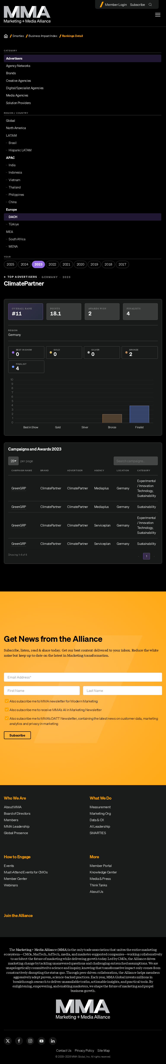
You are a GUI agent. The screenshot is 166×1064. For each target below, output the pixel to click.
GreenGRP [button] (18, 488)
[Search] (151, 4)
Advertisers (14, 58)
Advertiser (75, 470)
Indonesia (15, 172)
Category (143, 470)
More (94, 857)
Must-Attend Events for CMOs (26, 872)
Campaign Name (21, 470)
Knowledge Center (103, 872)
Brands (11, 73)
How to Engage (17, 857)
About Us (96, 891)
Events (9, 865)
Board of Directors (17, 813)
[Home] (6, 36)
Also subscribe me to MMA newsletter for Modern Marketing (54, 701)
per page (26, 461)
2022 (52, 264)
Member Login (116, 4)
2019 (94, 264)
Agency (99, 470)
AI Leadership (100, 826)
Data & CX (97, 820)
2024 (24, 264)
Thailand (15, 187)
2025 (10, 264)
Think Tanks (98, 885)
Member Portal (101, 865)
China (12, 201)
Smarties (18, 36)
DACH (13, 216)
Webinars (11, 885)
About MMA (13, 807)
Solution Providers (18, 102)
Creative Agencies (18, 80)
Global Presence (16, 833)
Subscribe (137, 4)
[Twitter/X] (8, 1041)
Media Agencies (17, 95)
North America (16, 127)
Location (123, 470)
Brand (44, 470)
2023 (38, 264)
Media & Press (100, 878)
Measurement (100, 807)
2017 (122, 264)
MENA (13, 246)
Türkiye (14, 224)
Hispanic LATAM (20, 150)
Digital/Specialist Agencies (24, 87)
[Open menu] (157, 14)
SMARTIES (98, 833)
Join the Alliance (18, 915)
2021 (66, 264)
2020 (80, 264)
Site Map (103, 1050)
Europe (11, 209)
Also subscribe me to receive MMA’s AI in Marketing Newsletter (56, 710)
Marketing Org (100, 813)
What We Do (100, 798)
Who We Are (15, 798)
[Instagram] (30, 1041)
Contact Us (63, 1050)
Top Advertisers (20, 277)
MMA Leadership (16, 826)
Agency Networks (18, 65)
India (12, 165)
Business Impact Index (43, 36)
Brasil (12, 142)
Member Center (15, 878)
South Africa (17, 239)
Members (11, 820)
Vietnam (14, 179)
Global (10, 120)
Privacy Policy (84, 1050)
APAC (10, 157)
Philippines (16, 194)
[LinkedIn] (53, 1041)
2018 (108, 264)
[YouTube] (41, 1041)
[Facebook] (19, 1041)
